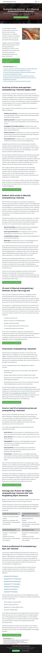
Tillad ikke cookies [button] (25, 650)
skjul (16, 66)
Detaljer (32, 648)
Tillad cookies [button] (16, 650)
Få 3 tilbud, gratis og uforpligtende (21, 17)
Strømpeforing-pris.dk (9, 1)
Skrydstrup (6, 576)
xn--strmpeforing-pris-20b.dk (18, 393)
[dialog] (21, 649)
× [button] (40, 645)
